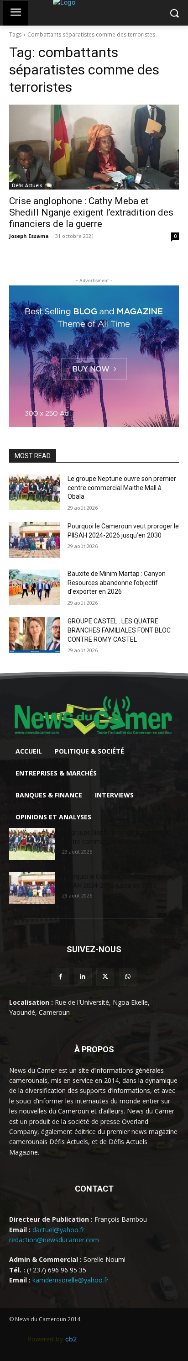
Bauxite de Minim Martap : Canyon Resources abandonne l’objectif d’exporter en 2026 (117, 582)
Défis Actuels (27, 185)
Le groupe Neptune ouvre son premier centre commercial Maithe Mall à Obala (122, 487)
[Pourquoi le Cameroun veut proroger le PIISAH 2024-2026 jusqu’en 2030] (34, 540)
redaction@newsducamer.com (54, 1239)
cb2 (71, 1339)
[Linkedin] (83, 977)
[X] (105, 977)
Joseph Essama (29, 235)
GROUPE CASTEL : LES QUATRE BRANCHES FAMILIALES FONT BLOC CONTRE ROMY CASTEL (119, 630)
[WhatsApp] (127, 977)
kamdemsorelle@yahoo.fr (70, 1280)
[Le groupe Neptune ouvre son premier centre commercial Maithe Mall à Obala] (34, 492)
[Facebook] (60, 977)
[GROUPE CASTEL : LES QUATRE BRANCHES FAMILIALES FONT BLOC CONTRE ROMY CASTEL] (34, 635)
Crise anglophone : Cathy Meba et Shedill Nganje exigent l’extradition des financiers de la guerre (91, 212)
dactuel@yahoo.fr (58, 1229)
